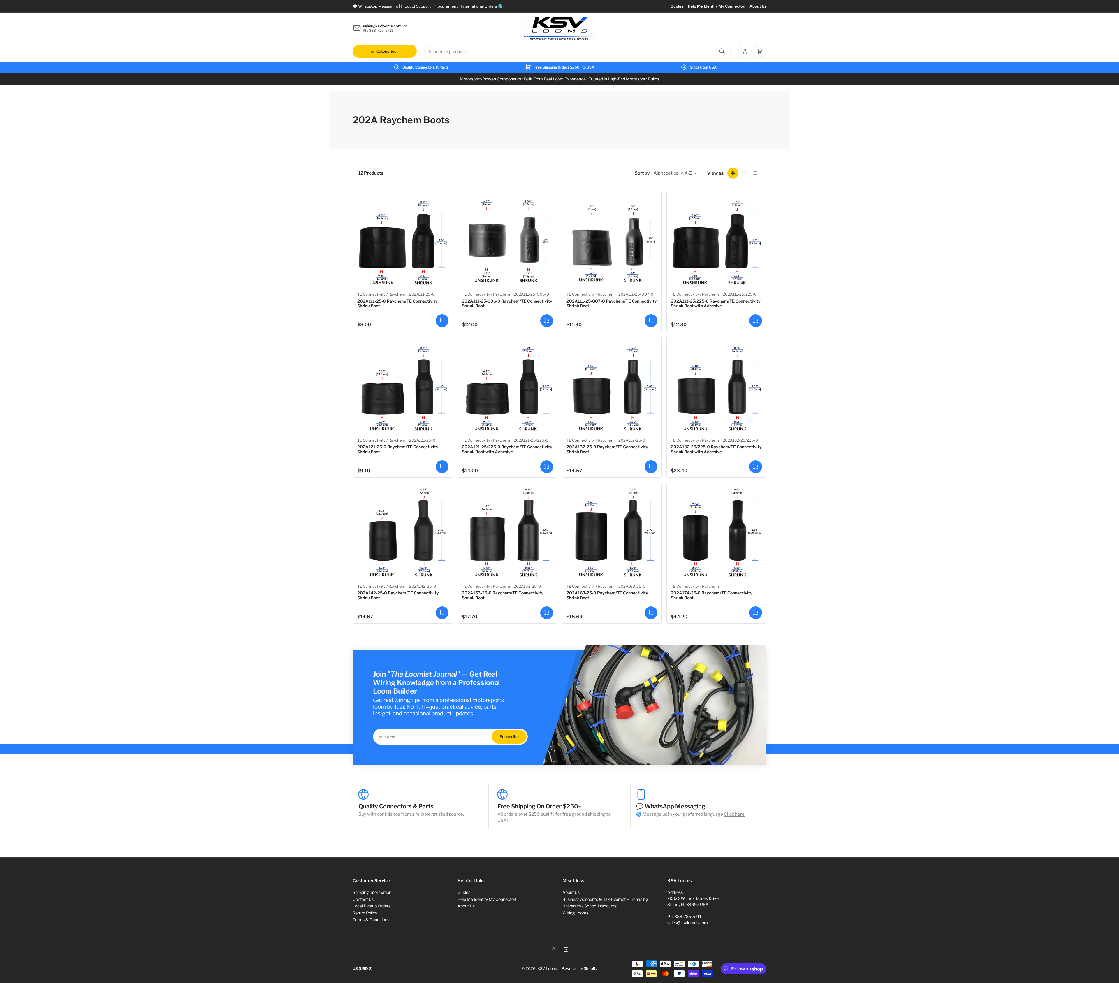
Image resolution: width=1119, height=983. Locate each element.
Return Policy (365, 912)
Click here (734, 814)
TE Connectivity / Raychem (381, 294)
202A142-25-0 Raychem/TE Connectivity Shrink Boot (398, 595)
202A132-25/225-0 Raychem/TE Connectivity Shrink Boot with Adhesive (716, 449)
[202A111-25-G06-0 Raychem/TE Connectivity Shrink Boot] (507, 240)
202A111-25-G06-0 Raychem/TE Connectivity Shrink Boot (507, 303)
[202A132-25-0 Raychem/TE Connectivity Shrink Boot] (612, 386)
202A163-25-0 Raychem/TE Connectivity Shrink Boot (607, 595)
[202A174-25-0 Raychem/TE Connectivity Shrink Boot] (716, 532)
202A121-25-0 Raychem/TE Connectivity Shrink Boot (397, 449)
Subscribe (509, 736)
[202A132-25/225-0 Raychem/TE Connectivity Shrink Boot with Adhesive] (716, 386)
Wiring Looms (575, 912)
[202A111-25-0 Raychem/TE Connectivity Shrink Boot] (402, 240)
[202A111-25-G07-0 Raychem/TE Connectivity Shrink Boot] (612, 240)
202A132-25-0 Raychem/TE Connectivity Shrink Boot (607, 449)
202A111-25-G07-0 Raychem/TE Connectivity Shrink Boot (611, 303)
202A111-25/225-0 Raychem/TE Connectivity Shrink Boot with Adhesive (716, 303)
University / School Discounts (589, 905)
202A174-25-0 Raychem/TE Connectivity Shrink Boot (711, 595)
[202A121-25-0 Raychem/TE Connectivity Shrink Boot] (402, 386)
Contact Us (363, 899)
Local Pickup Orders (371, 905)
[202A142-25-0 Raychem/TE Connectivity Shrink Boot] (402, 532)
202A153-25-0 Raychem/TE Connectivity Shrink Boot (502, 595)
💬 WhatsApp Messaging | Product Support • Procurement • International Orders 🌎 (428, 6)
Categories (386, 51)
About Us (757, 6)
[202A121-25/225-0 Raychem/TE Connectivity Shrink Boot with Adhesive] (507, 386)
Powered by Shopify (579, 968)
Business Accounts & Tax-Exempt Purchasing (605, 899)
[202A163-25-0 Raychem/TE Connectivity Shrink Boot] (612, 532)
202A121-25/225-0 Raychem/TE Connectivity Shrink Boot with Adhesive (507, 449)
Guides (677, 6)
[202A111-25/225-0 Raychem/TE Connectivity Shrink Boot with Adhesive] (716, 240)
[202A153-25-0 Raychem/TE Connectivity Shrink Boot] (507, 532)
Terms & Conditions (371, 919)
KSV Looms (547, 968)
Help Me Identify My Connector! (716, 6)
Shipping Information (372, 892)
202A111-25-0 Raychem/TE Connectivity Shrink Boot (397, 303)
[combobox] (577, 51)
